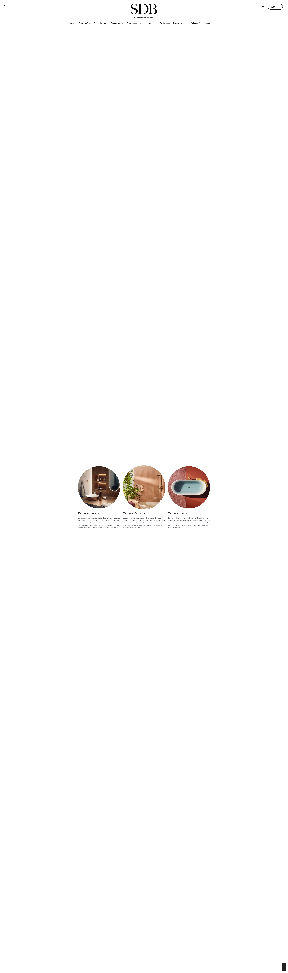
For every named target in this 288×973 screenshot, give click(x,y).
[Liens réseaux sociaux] (4, 5)
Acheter (275, 7)
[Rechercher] (263, 7)
